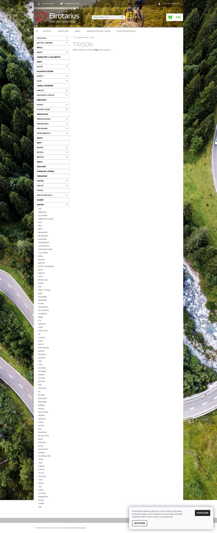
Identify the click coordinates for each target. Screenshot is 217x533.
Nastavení (139, 523)
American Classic (45, 219)
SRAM (40, 439)
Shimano (42, 419)
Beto (40, 229)
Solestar (42, 432)
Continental (43, 246)
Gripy (39, 62)
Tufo (40, 480)
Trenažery (42, 176)
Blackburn (43, 236)
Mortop (41, 358)
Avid (40, 222)
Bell (40, 226)
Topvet (41, 469)
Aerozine (42, 212)
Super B (41, 453)
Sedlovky (41, 167)
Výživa (40, 190)
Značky (40, 205)
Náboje (40, 90)
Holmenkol (43, 307)
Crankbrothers (45, 249)
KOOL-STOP (43, 331)
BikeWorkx (43, 232)
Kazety (40, 76)
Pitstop (41, 381)
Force (41, 283)
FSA (39, 287)
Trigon (41, 473)
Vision (41, 490)
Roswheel (42, 402)
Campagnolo (43, 243)
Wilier (41, 500)
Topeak (41, 466)
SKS (40, 429)
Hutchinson (43, 310)
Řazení (40, 148)
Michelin (42, 354)
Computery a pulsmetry (49, 57)
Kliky (39, 81)
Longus (41, 337)
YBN (40, 507)
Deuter (41, 260)
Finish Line (42, 280)
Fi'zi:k (40, 276)
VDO (40, 487)
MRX (40, 361)
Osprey (41, 375)
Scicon (41, 409)
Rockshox (42, 398)
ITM (39, 320)
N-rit (40, 365)
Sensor (41, 415)
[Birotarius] (59, 18)
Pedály (40, 105)
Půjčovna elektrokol (126, 31)
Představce (42, 114)
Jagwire (41, 324)
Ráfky (40, 138)
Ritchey (41, 395)
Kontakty (47, 31)
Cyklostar (43, 253)
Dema (40, 256)
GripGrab (42, 300)
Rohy (39, 143)
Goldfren (42, 297)
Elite (40, 270)
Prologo (42, 388)
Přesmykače (43, 124)
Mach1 (41, 344)
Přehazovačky (44, 119)
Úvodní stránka (37, 31)
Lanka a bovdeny (45, 86)
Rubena (41, 405)
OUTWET (41, 378)
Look (40, 341)
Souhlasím (202, 513)
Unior (40, 483)
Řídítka (40, 157)
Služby (40, 200)
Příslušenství (43, 133)
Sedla (40, 162)
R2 (39, 392)
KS (39, 334)
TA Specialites (44, 456)
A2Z (39, 209)
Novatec (42, 368)
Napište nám (63, 31)
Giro (40, 293)
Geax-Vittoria (44, 290)
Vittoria (42, 493)
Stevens (42, 442)
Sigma (41, 422)
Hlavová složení (45, 71)
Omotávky (42, 100)
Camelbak (42, 239)
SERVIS (77, 31)
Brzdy (40, 52)
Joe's (40, 327)
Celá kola (41, 38)
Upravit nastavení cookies (76, 528)
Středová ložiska (45, 171)
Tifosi (40, 459)
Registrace (176, 4)
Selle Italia (43, 412)
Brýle (40, 48)
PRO (40, 385)
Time (40, 463)
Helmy (40, 67)
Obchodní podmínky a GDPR (98, 31)
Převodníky (42, 129)
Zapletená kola (44, 195)
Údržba (40, 181)
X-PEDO (41, 503)
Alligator (42, 215)
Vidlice (40, 186)
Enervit (41, 273)
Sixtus (41, 426)
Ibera (40, 317)
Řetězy (40, 152)
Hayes (41, 304)
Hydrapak (42, 314)
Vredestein (43, 497)
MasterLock (43, 348)
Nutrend (42, 371)
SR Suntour (43, 436)
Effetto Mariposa (46, 266)
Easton (41, 263)
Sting (40, 446)
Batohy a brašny (45, 43)
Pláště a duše (43, 109)
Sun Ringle (43, 449)
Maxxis (41, 351)
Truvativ (42, 476)
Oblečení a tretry (45, 95)
